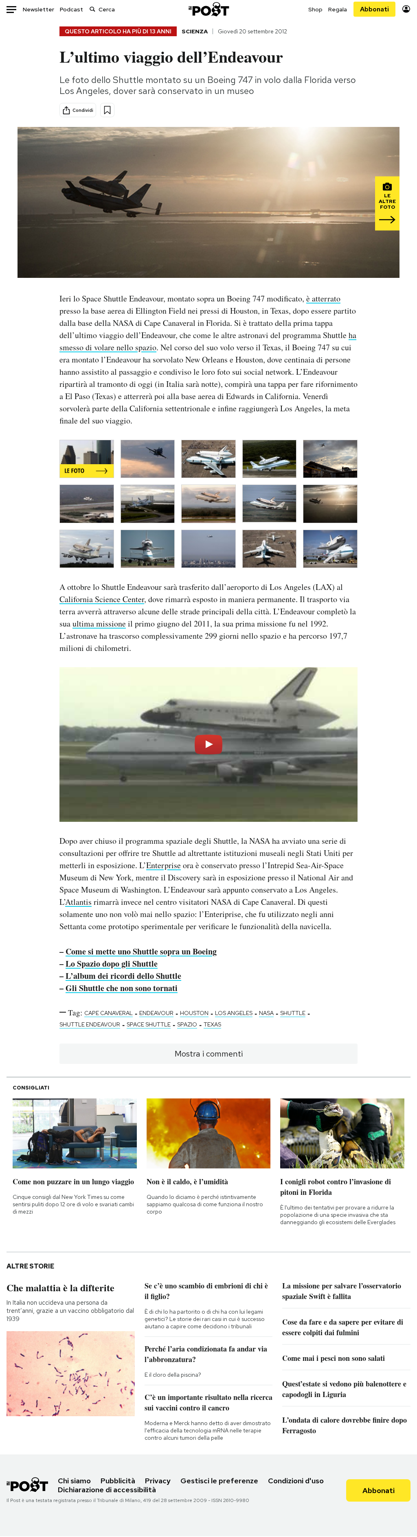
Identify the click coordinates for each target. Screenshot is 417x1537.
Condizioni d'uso (296, 1480)
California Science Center (101, 599)
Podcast (71, 9)
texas (212, 1024)
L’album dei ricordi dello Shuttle (123, 976)
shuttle (292, 1013)
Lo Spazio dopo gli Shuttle (112, 963)
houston (194, 1013)
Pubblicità (118, 1480)
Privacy (158, 1480)
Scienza (195, 31)
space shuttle (149, 1024)
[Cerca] (92, 9)
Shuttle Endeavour (89, 1024)
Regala (337, 9)
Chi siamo (74, 1480)
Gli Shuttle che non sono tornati (122, 988)
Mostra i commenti (209, 1053)
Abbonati (374, 9)
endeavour (156, 1013)
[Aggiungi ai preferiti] (107, 110)
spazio (187, 1024)
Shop (315, 9)
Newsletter (38, 9)
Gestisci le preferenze (219, 1480)
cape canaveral (108, 1013)
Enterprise (163, 865)
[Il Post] (208, 9)
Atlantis (78, 901)
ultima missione (99, 623)
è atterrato (323, 298)
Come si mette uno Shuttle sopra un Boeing (141, 951)
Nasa (266, 1013)
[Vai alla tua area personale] (406, 9)
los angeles (233, 1013)
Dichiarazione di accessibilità (107, 1489)
